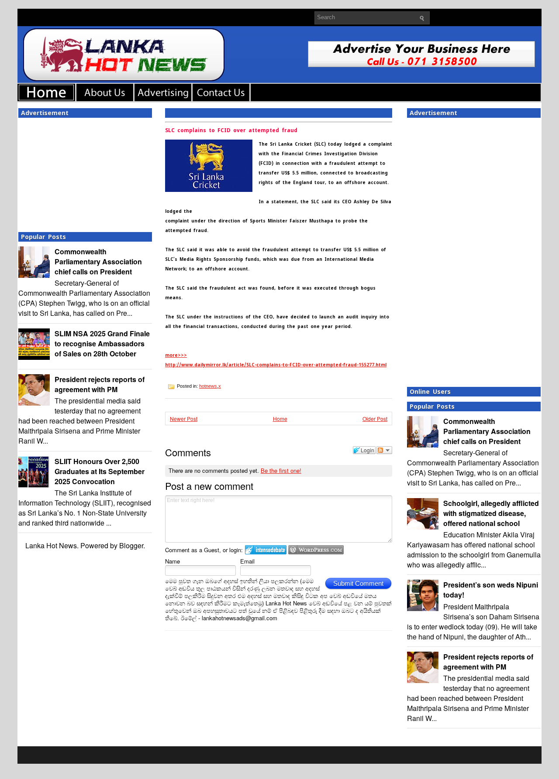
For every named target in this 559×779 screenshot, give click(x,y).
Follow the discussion (384, 450)
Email (247, 561)
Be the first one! (281, 470)
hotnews (208, 386)
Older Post (374, 418)
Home (280, 418)
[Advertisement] (85, 172)
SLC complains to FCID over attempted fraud (231, 130)
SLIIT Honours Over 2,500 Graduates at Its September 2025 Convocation (100, 471)
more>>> (176, 355)
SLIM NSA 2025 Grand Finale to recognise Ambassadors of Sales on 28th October (102, 343)
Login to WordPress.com (316, 549)
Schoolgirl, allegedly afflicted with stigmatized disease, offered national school (491, 513)
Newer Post (183, 418)
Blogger (131, 545)
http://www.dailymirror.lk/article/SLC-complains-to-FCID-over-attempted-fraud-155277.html (275, 365)
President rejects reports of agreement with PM (100, 384)
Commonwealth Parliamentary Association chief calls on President (98, 261)
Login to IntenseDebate (265, 549)
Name (172, 561)
